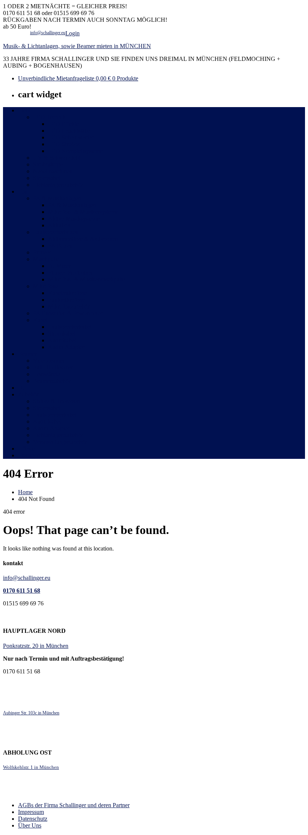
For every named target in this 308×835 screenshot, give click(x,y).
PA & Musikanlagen (57, 198)
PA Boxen (60, 245)
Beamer (27, 354)
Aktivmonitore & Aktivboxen (83, 239)
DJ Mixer (59, 266)
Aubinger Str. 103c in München (31, 712)
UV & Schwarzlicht (56, 157)
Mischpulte (46, 259)
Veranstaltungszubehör (60, 442)
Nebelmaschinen (52, 171)
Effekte (26, 448)
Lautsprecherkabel (70, 327)
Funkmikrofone (66, 299)
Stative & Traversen (56, 401)
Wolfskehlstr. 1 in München (31, 767)
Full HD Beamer (53, 367)
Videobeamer (49, 360)
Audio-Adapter (66, 347)
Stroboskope (48, 164)
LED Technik (49, 117)
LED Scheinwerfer (70, 137)
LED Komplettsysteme (75, 151)
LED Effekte (63, 124)
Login (72, 33)
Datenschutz (32, 818)
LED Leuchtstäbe (69, 130)
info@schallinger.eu (47, 32)
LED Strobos (64, 144)
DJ (21, 387)
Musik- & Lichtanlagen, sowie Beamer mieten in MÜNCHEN (77, 46)
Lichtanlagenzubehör (58, 185)
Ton (22, 191)
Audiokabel (62, 340)
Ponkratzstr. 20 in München (35, 646)
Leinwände (46, 374)
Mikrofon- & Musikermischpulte (86, 279)
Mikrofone (45, 286)
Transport (29, 455)
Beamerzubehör (52, 381)
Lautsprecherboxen (56, 232)
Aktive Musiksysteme (74, 218)
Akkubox (59, 225)
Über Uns (29, 825)
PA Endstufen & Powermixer (67, 313)
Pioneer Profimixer (70, 272)
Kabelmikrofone (67, 293)
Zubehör (28, 394)
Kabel (40, 320)
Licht (24, 110)
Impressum (31, 812)
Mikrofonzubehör (69, 306)
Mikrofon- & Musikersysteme (83, 212)
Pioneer (42, 252)
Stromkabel (46, 178)
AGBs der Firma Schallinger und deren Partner (74, 805)
